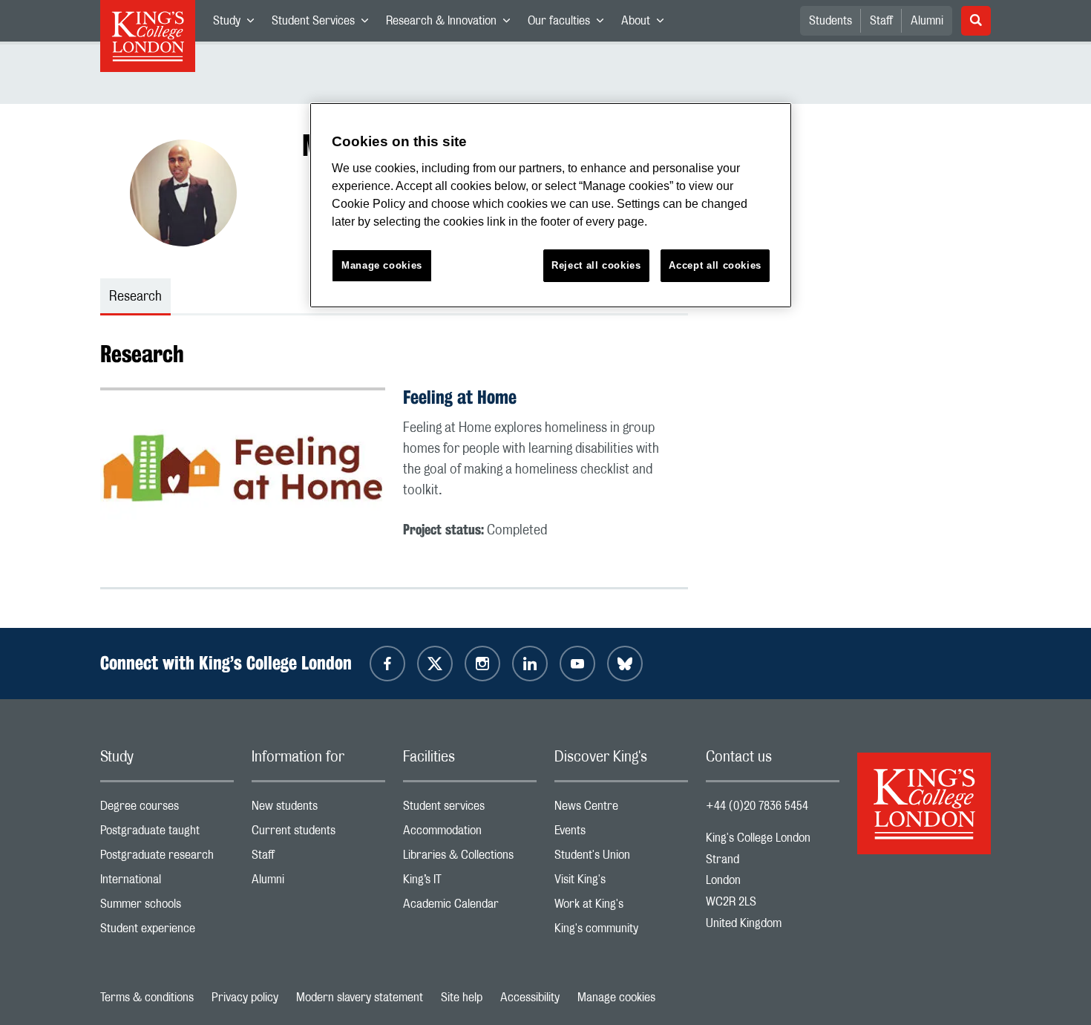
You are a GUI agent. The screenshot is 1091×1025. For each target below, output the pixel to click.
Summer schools (167, 907)
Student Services (324, 24)
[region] (550, 205)
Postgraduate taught (167, 834)
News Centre (621, 809)
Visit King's (621, 883)
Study (238, 24)
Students (830, 21)
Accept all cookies (715, 265)
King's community (621, 932)
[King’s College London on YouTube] (577, 663)
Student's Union (621, 858)
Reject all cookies (596, 265)
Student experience (167, 932)
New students (318, 809)
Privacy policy (245, 997)
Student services (470, 809)
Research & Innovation (452, 24)
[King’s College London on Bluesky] (625, 663)
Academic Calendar (470, 907)
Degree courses (167, 809)
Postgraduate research (167, 858)
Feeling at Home (460, 397)
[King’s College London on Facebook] (387, 663)
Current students (318, 834)
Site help (461, 997)
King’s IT (470, 883)
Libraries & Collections (470, 858)
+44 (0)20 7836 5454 (757, 806)
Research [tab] (135, 297)
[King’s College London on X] (435, 663)
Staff (881, 21)
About (646, 24)
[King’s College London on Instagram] (482, 663)
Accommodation (470, 834)
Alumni (927, 21)
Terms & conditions (147, 997)
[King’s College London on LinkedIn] (530, 663)
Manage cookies (616, 997)
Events (621, 834)
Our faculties (570, 24)
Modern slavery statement (359, 997)
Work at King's (621, 907)
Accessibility (530, 997)
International (167, 883)
